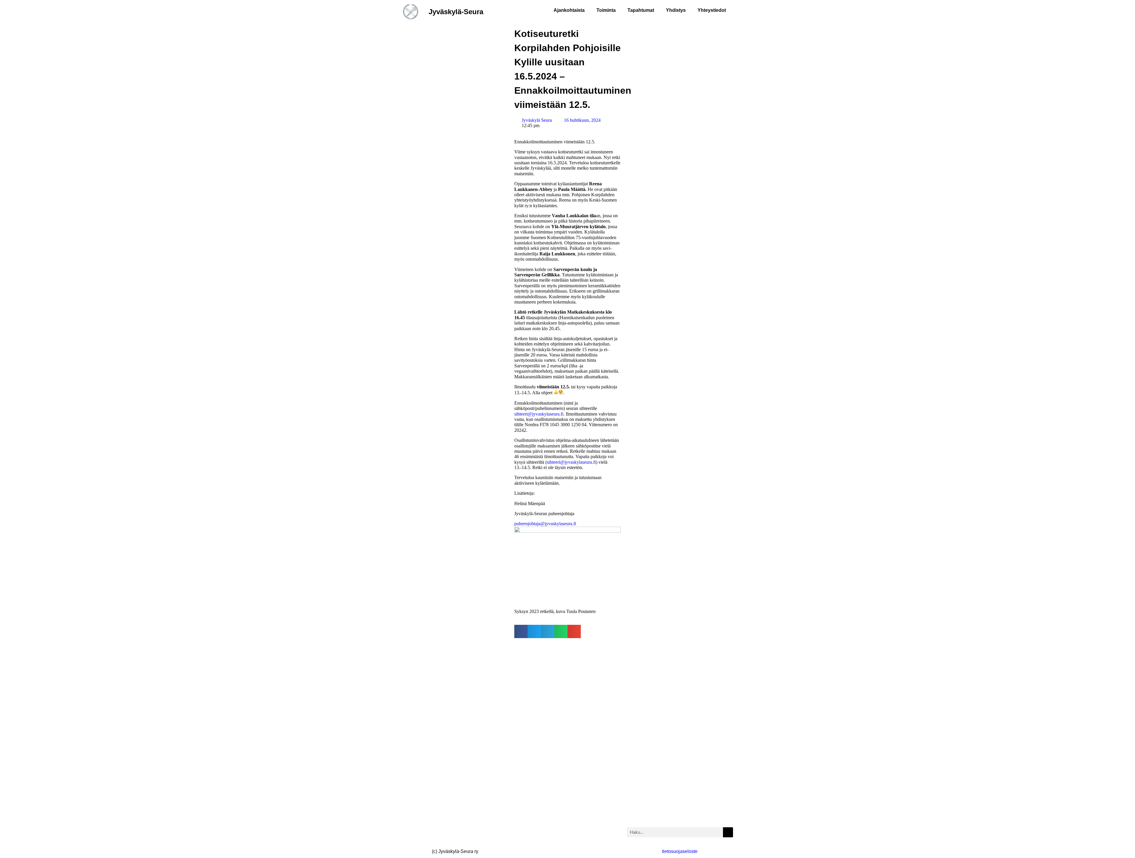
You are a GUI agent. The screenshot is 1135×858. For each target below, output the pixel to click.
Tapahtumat (641, 10)
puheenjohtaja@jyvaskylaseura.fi (545, 523)
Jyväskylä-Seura (456, 12)
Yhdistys (676, 10)
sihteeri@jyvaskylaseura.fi (538, 413)
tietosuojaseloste (680, 851)
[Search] (728, 832)
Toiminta (606, 10)
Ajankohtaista (569, 10)
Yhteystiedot (712, 10)
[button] (521, 631)
